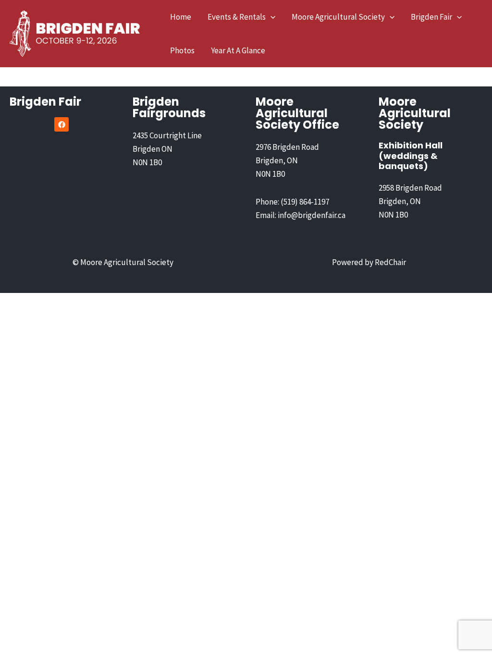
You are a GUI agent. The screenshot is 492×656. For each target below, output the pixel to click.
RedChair (390, 262)
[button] (270, 17)
